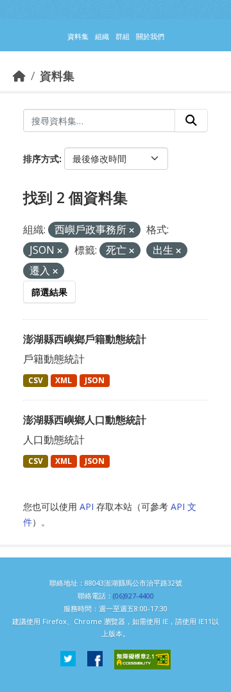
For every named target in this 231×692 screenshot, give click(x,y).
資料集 (57, 75)
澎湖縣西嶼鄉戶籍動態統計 (84, 339)
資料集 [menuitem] (78, 36)
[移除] (131, 230)
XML (63, 380)
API (87, 506)
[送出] (191, 120)
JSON (95, 380)
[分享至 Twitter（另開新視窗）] (68, 660)
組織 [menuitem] (102, 36)
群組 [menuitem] (123, 36)
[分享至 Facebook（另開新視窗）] (95, 660)
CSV (35, 380)
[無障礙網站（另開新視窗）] (142, 660)
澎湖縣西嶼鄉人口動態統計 (84, 420)
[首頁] (19, 75)
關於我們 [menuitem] (150, 36)
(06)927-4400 (133, 595)
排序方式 (41, 158)
